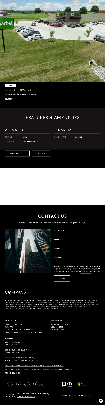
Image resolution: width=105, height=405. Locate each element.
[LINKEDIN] (18, 384)
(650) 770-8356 (11, 327)
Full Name (58, 230)
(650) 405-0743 (57, 327)
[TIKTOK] (35, 384)
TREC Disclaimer (13, 373)
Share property (17, 153)
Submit (62, 278)
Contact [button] (41, 153)
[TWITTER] (30, 384)
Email (56, 248)
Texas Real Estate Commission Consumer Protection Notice (34, 366)
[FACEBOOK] (7, 384)
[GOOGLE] (41, 384)
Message (57, 257)
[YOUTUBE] (24, 384)
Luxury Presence (26, 397)
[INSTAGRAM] (13, 384)
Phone (56, 239)
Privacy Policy (85, 273)
